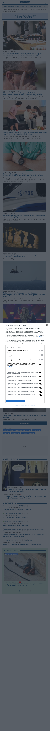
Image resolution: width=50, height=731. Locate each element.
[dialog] (25, 365)
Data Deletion (17, 405)
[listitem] (25, 347)
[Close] (47, 325)
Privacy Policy (32, 405)
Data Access (25, 405)
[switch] (41, 350)
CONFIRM (15, 401)
